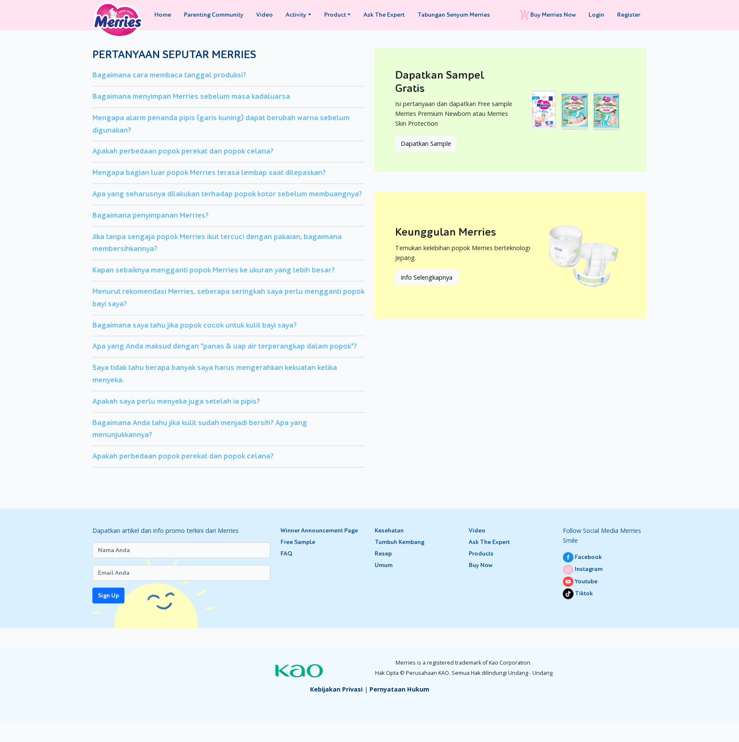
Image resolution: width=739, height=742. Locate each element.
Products (481, 553)
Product (335, 14)
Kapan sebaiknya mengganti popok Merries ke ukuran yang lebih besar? (213, 270)
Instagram (588, 569)
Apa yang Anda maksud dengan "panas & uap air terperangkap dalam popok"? (224, 346)
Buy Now (480, 565)
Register (628, 14)
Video (264, 14)
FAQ (286, 553)
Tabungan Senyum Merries (453, 14)
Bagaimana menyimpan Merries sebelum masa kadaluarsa (191, 96)
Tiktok (583, 593)
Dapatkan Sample (426, 143)
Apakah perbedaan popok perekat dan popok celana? (183, 151)
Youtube (585, 581)
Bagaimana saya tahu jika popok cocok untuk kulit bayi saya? (194, 325)
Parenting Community (213, 14)
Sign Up (108, 595)
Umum (384, 565)
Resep (383, 553)
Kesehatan (389, 530)
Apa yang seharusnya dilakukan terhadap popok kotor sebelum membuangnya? (227, 193)
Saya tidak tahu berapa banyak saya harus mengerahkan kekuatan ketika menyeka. (214, 373)
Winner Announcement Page (319, 530)
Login (596, 14)
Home (162, 14)
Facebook (587, 557)
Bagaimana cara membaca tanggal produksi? (169, 75)
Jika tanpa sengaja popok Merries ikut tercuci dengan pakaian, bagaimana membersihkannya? (217, 243)
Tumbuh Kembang (399, 542)
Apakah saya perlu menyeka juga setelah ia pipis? (176, 401)
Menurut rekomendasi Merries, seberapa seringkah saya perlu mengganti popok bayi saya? (228, 297)
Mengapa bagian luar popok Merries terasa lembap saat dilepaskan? (209, 172)
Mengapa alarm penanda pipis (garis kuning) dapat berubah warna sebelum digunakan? (220, 124)
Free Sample (298, 542)
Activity (296, 14)
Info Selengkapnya (426, 277)
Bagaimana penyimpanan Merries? (150, 215)
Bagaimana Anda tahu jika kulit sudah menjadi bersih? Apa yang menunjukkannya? (199, 429)
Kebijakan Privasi (336, 689)
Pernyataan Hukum (399, 689)
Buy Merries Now (552, 14)
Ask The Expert (384, 14)
